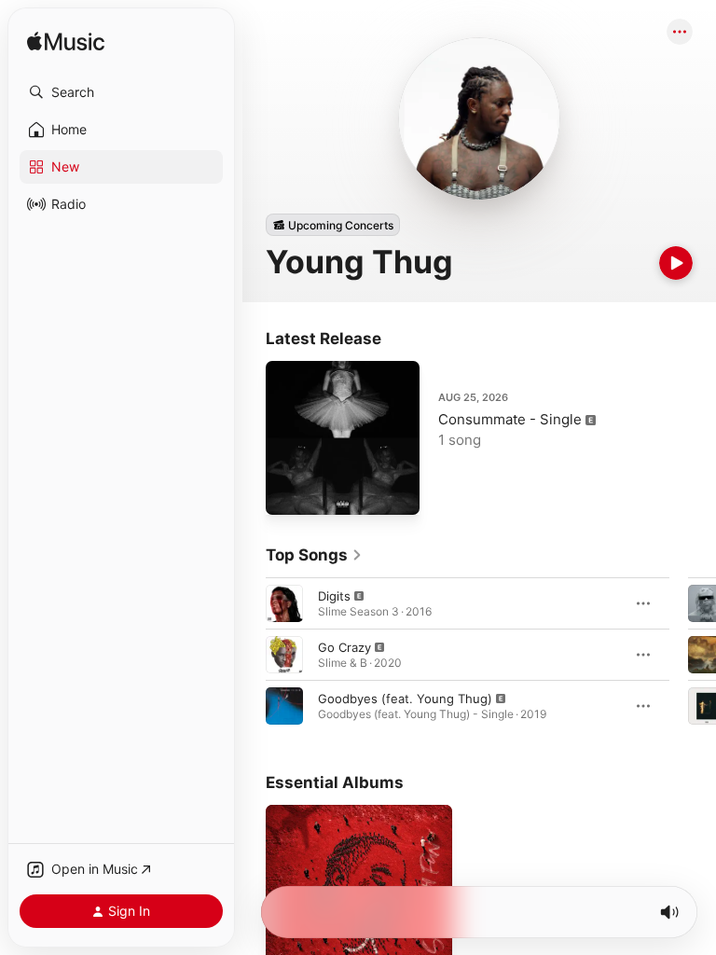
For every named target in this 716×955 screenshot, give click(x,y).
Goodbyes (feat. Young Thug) (405, 698)
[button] (121, 92)
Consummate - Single (510, 419)
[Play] (676, 263)
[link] (314, 555)
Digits (334, 595)
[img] (65, 42)
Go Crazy (344, 647)
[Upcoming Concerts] (333, 225)
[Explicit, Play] (284, 603)
